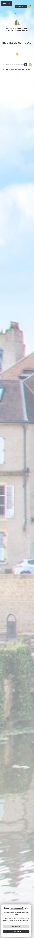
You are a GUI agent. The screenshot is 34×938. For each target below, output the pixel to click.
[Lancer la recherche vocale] (17, 54)
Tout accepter (16, 931)
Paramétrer (16, 926)
